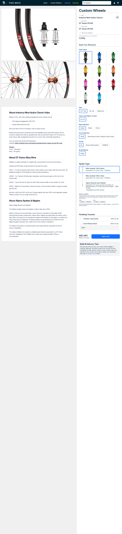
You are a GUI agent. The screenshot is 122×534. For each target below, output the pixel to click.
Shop (45, 3)
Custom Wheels (55, 3)
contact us (90, 253)
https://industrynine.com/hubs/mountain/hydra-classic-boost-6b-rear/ (38, 143)
